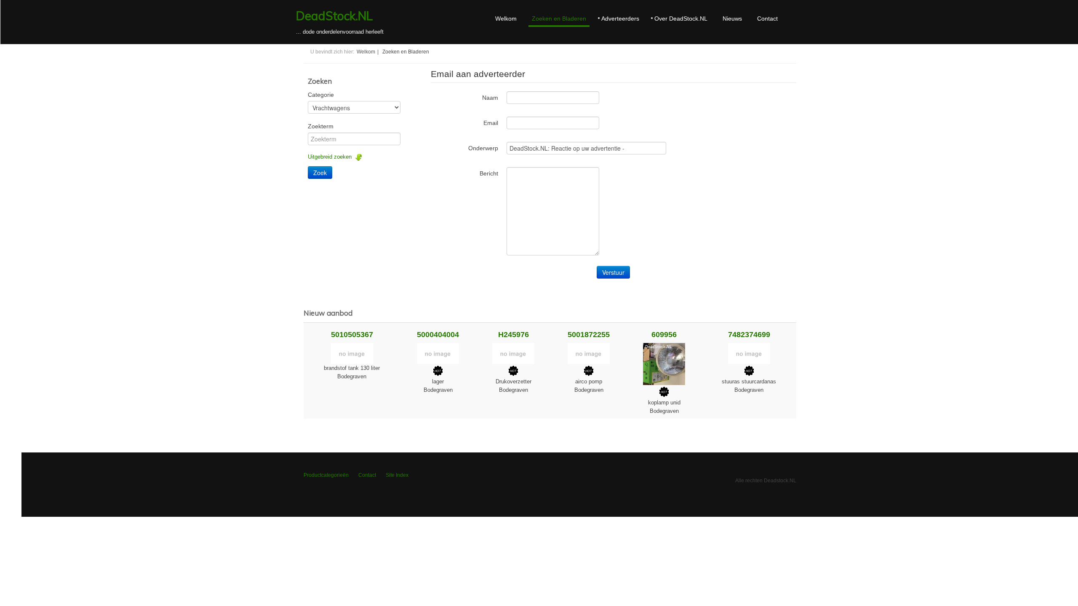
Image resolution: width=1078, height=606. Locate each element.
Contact (767, 18)
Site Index (397, 475)
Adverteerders (620, 18)
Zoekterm (321, 126)
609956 (664, 334)
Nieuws (732, 18)
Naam (490, 97)
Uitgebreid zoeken (331, 157)
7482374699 (749, 334)
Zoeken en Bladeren (559, 18)
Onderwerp (483, 148)
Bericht (489, 173)
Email (490, 123)
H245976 (513, 334)
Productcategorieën (326, 475)
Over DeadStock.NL (680, 18)
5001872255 (589, 334)
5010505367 (352, 334)
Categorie (321, 94)
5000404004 (438, 334)
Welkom (506, 18)
